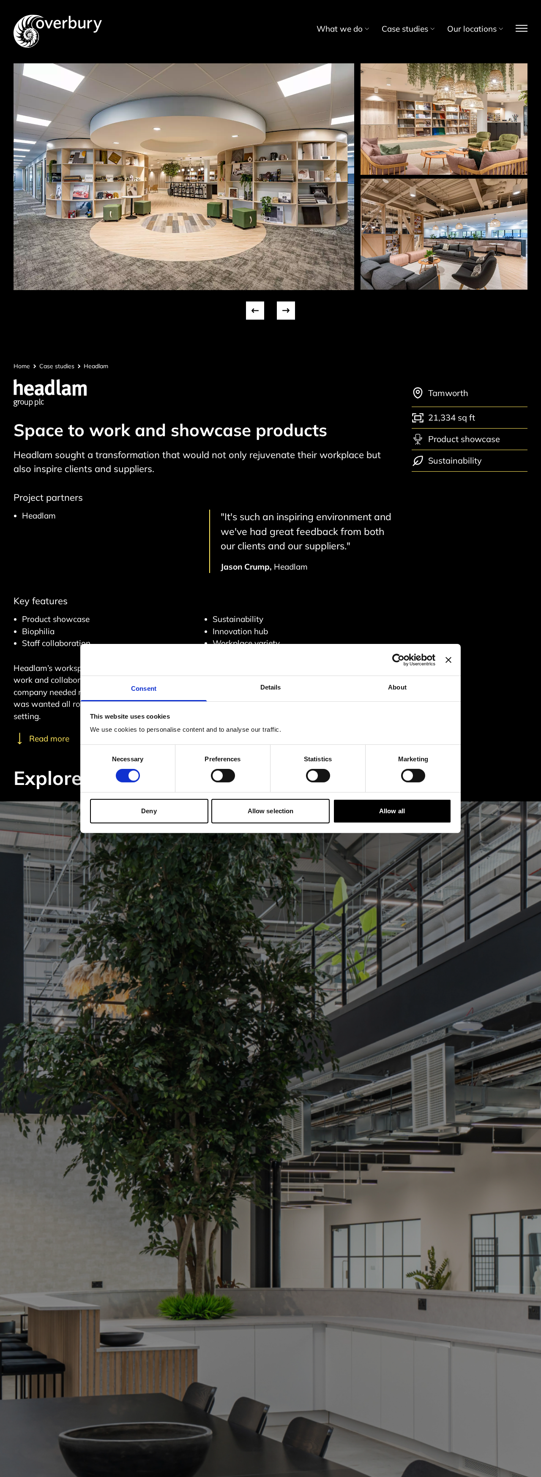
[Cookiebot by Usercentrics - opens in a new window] (398, 659)
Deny (148, 811)
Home (22, 366)
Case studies (56, 366)
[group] (184, 176)
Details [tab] (270, 687)
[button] (255, 310)
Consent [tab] (143, 688)
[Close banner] (448, 659)
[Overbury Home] (58, 16)
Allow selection (271, 811)
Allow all (392, 811)
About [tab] (397, 687)
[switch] (223, 775)
